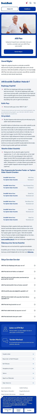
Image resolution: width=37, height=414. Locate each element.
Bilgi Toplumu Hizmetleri (7, 391)
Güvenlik (22, 394)
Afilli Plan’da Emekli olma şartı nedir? (11, 316)
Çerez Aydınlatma (6, 388)
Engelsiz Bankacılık (25, 391)
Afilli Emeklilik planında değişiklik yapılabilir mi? (14, 291)
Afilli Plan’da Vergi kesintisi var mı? (11, 304)
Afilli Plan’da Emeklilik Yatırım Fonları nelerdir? (14, 285)
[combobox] (18, 383)
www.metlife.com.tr (7, 239)
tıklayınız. (31, 252)
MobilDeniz (27, 9)
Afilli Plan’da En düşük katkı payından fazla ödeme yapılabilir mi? (15, 297)
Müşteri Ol (10, 9)
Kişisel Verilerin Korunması (8, 394)
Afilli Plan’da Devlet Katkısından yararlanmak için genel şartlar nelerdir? (15, 278)
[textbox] (18, 383)
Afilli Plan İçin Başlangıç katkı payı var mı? (13, 265)
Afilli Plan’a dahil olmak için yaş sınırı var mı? (13, 310)
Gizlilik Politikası (24, 388)
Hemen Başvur (18, 51)
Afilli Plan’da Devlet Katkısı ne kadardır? (12, 271)
